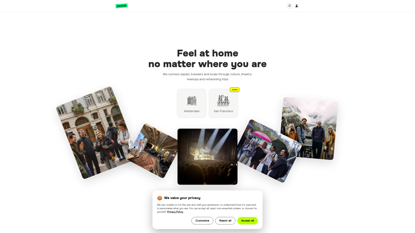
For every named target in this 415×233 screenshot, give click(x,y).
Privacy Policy (175, 211)
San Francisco (225, 101)
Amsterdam (191, 111)
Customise (202, 220)
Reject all (225, 220)
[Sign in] (297, 6)
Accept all (247, 220)
